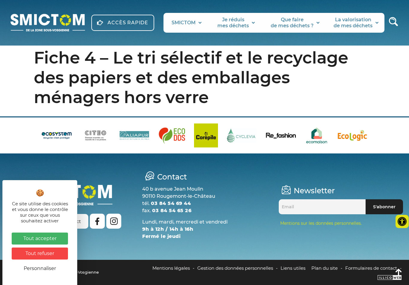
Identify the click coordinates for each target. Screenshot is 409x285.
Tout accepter (40, 238)
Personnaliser (40, 268)
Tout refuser (39, 253)
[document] (204, 142)
